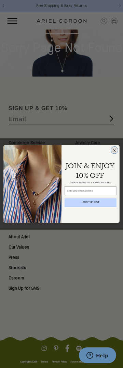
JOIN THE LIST (91, 202)
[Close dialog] (114, 150)
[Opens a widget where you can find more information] (97, 356)
